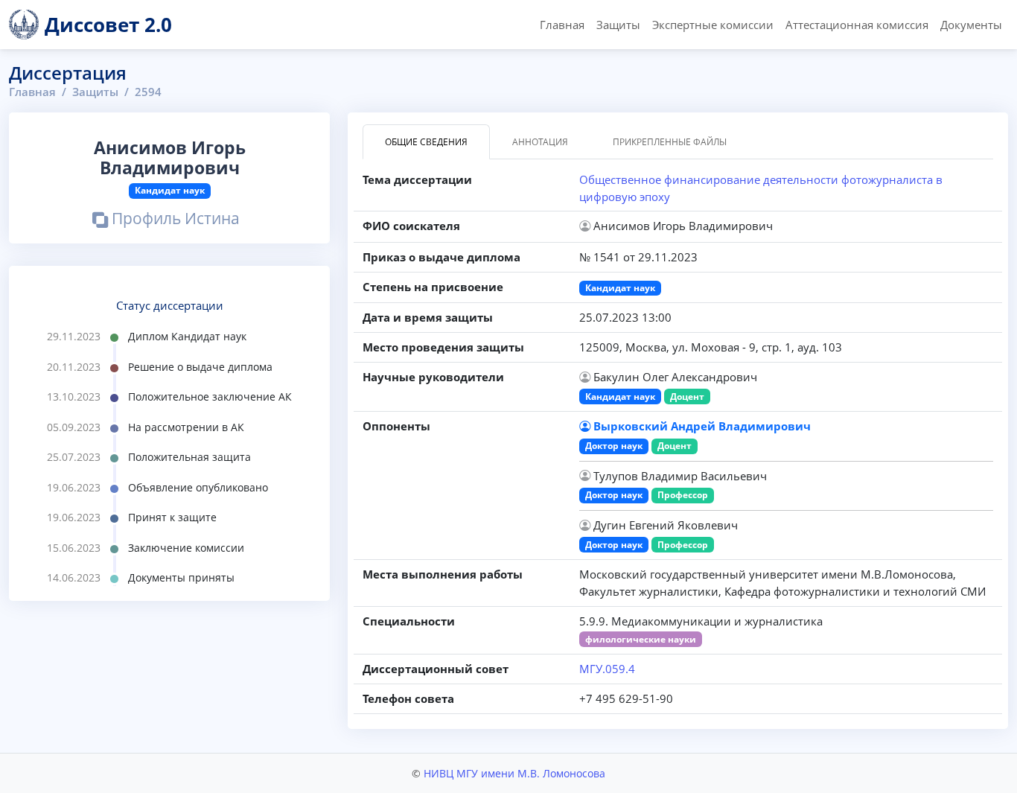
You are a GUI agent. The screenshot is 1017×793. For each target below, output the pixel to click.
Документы (971, 24)
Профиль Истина (174, 220)
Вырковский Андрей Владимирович (702, 425)
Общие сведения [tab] (426, 142)
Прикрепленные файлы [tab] (670, 142)
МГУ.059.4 (607, 668)
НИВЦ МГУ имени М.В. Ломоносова (514, 773)
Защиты (618, 24)
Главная (562, 24)
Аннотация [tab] (540, 142)
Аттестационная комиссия (856, 24)
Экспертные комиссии (713, 24)
